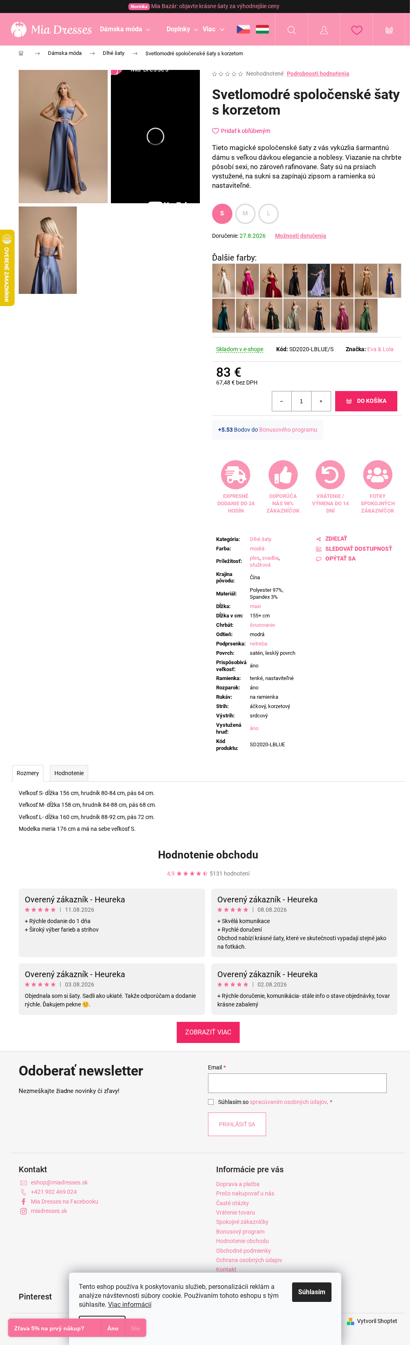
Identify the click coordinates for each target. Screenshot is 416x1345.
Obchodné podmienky (243, 1250)
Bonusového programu (288, 429)
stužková (260, 565)
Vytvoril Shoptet (377, 1321)
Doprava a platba (238, 1184)
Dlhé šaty (260, 539)
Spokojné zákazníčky (242, 1222)
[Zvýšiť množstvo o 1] (321, 401)
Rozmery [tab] (28, 773)
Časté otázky (232, 1203)
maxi (255, 606)
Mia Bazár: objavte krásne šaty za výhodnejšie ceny (205, 6)
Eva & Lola (380, 349)
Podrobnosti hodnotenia (318, 73)
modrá (257, 548)
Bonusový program (240, 1231)
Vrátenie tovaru (235, 1212)
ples (255, 558)
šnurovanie (262, 625)
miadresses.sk (49, 1211)
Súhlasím (311, 1292)
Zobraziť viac (208, 1032)
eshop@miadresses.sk (59, 1182)
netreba (258, 644)
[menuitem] (125, 29)
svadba (270, 558)
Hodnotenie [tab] (69, 773)
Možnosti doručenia (300, 235)
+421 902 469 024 (54, 1192)
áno (254, 728)
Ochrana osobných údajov (249, 1260)
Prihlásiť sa (237, 1124)
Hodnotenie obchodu (208, 855)
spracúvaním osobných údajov (288, 1102)
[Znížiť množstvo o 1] (282, 401)
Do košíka (371, 401)
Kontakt (226, 1269)
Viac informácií (130, 1304)
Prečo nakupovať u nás (245, 1193)
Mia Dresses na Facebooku (64, 1201)
